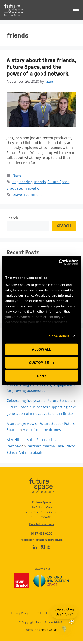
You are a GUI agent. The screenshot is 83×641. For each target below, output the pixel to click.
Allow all (41, 349)
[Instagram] (48, 547)
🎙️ (64, 628)
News (16, 175)
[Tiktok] (43, 547)
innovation (33, 188)
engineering (22, 181)
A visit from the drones (42, 429)
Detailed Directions (41, 524)
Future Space (58, 181)
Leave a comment (27, 194)
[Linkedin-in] (35, 547)
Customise (39, 362)
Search (12, 218)
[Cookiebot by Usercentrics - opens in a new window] (59, 262)
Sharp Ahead (49, 630)
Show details (59, 336)
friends (40, 181)
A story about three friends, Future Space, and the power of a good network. (41, 66)
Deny (41, 376)
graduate (14, 188)
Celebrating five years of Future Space (38, 400)
